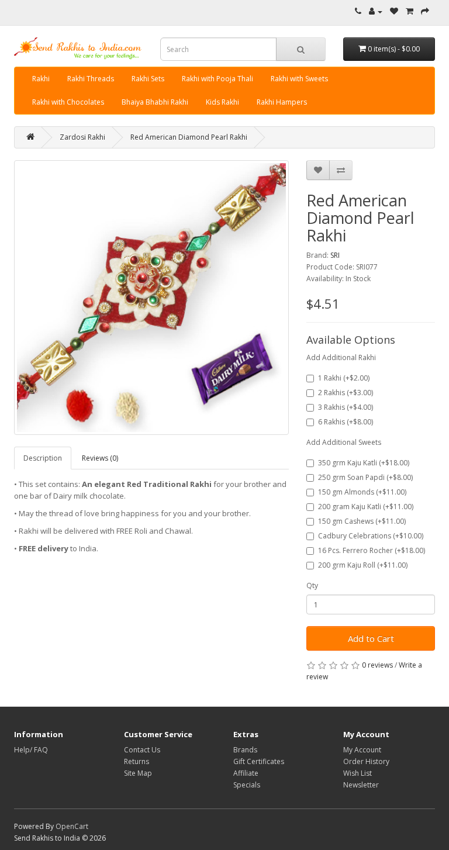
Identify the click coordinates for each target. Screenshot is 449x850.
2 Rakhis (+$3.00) (345, 393)
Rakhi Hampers (282, 102)
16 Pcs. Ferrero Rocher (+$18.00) (371, 550)
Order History (366, 761)
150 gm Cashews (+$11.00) (362, 521)
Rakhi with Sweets (299, 79)
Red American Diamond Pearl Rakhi (188, 137)
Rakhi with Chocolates (68, 102)
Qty (312, 585)
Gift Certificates (258, 761)
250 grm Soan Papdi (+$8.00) (365, 477)
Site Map (138, 773)
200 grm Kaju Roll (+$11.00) (362, 565)
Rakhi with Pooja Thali (217, 79)
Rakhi (41, 79)
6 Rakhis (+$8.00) (345, 422)
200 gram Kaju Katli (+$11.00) (365, 507)
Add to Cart (371, 638)
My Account (362, 750)
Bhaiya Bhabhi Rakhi (155, 102)
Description (42, 458)
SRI (335, 255)
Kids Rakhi (222, 102)
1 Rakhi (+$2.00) (343, 378)
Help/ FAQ (31, 750)
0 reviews (377, 665)
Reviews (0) (100, 458)
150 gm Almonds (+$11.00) (362, 492)
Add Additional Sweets (343, 442)
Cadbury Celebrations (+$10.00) (370, 536)
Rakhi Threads (90, 79)
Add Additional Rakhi (341, 357)
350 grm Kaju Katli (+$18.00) (363, 463)
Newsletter (361, 785)
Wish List (357, 773)
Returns (136, 761)
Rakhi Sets (148, 79)
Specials (246, 785)
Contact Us (142, 750)
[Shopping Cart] (409, 11)
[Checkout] (425, 11)
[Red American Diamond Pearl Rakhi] (151, 297)
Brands (245, 750)
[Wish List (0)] (394, 11)
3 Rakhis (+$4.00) (345, 407)
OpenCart (72, 826)
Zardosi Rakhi (82, 137)
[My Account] (375, 11)
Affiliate (245, 773)
